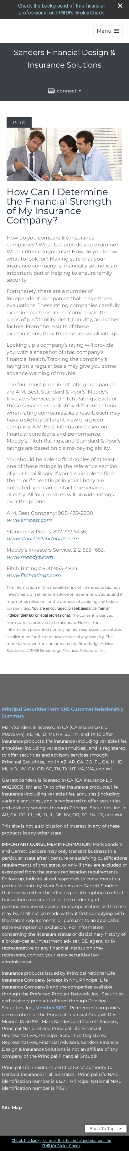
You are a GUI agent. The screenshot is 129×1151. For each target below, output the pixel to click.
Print (19, 122)
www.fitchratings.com (34, 575)
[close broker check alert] (120, 5)
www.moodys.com (30, 557)
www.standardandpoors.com (43, 539)
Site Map (12, 1107)
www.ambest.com (29, 520)
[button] (108, 30)
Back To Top (103, 1128)
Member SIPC (50, 1008)
